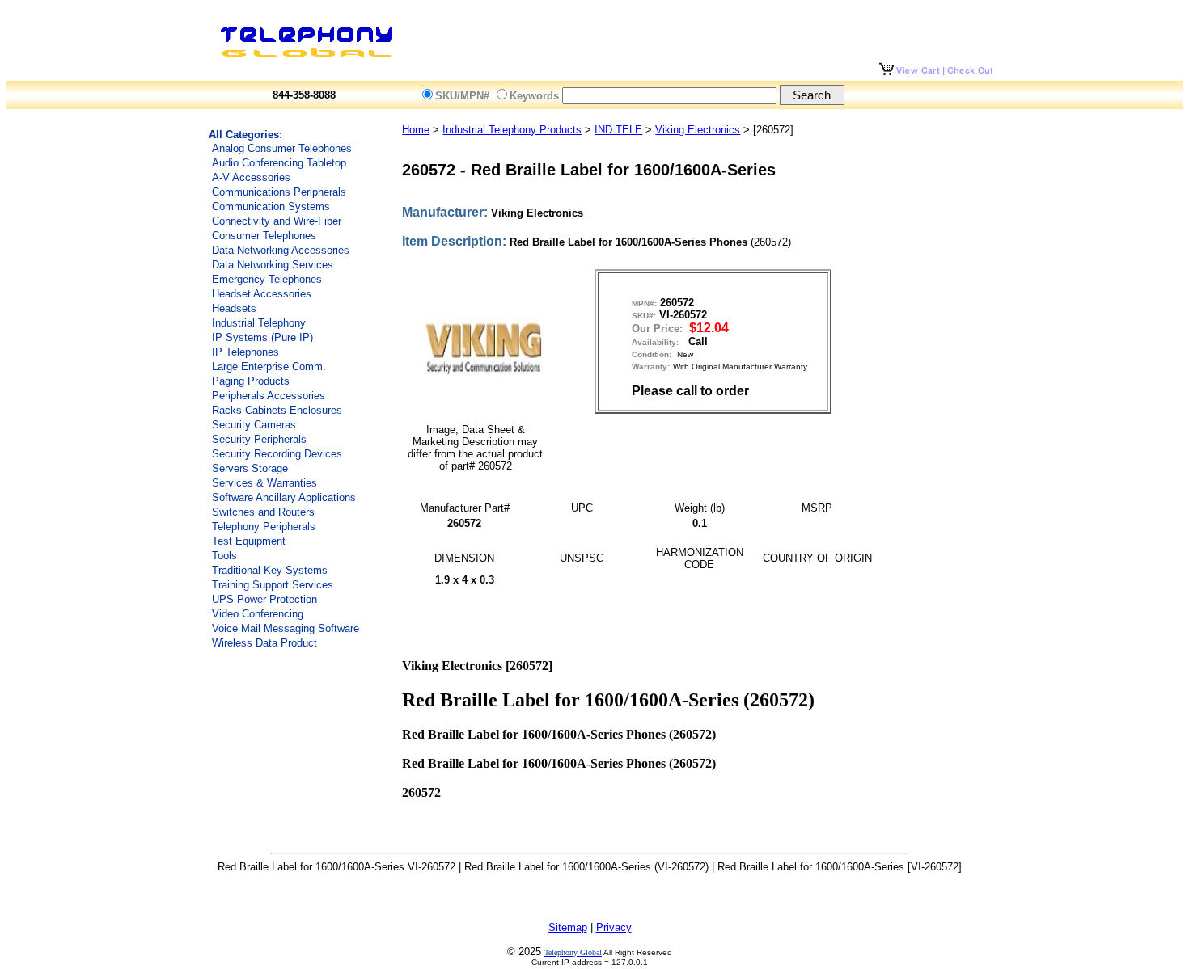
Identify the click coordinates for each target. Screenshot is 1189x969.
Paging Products (251, 381)
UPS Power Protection (264, 599)
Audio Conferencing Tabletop (279, 163)
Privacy (614, 927)
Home (415, 130)
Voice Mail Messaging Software (285, 628)
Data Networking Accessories (280, 250)
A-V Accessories (251, 177)
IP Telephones (245, 352)
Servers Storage (250, 468)
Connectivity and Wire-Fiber (276, 221)
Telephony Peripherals (263, 526)
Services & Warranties (264, 483)
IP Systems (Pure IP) (262, 337)
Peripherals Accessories (268, 396)
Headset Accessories (261, 294)
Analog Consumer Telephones (282, 148)
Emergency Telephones (267, 279)
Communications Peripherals (279, 192)
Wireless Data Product (264, 643)
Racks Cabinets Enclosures (277, 410)
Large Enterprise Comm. (269, 366)
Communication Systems (271, 206)
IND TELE (618, 130)
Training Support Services (272, 585)
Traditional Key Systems (270, 570)
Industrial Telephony (259, 323)
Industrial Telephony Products (512, 130)
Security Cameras (254, 425)
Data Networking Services (272, 265)
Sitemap (567, 927)
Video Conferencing (257, 614)
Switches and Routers (263, 512)
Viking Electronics (697, 130)
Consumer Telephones (264, 236)
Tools (224, 556)
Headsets (234, 308)
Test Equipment (249, 541)
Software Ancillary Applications (284, 497)
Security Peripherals (259, 439)
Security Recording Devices (277, 454)
